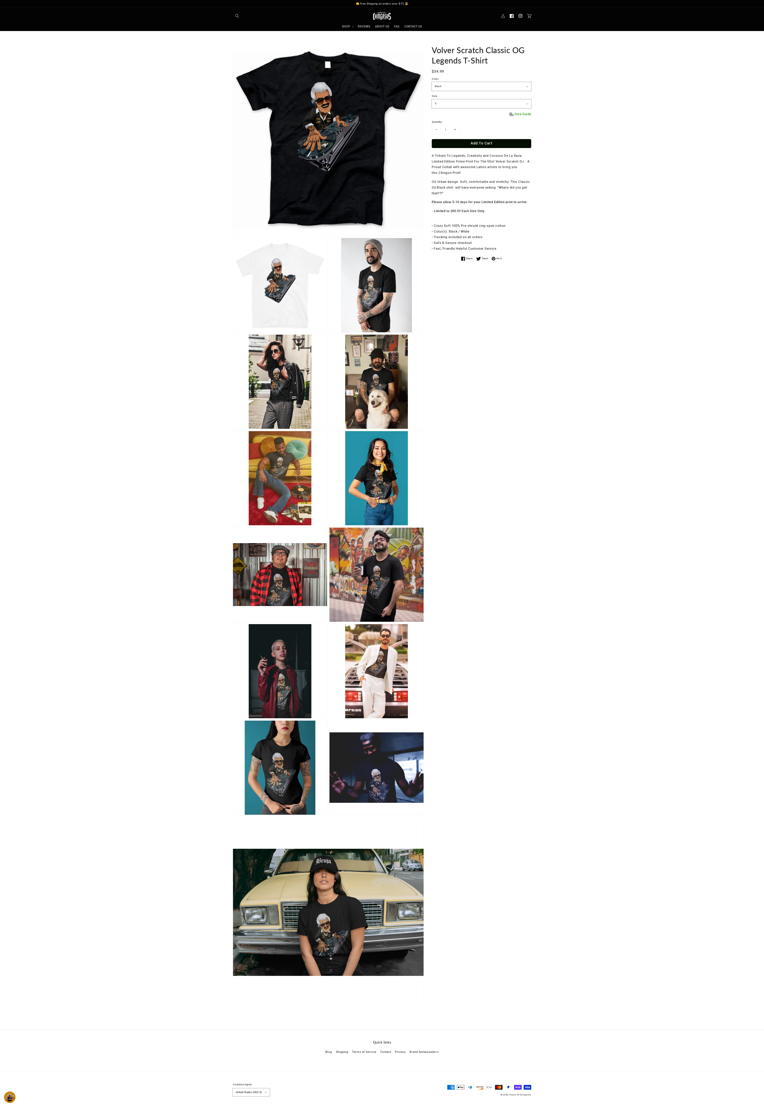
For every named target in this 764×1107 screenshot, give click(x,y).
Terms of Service (364, 1051)
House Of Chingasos (520, 1095)
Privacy (400, 1051)
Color (435, 78)
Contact (385, 1051)
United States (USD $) (249, 1092)
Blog (328, 1051)
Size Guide (523, 114)
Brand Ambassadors (424, 1051)
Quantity (437, 121)
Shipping (342, 1051)
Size (435, 96)
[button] (237, 16)
